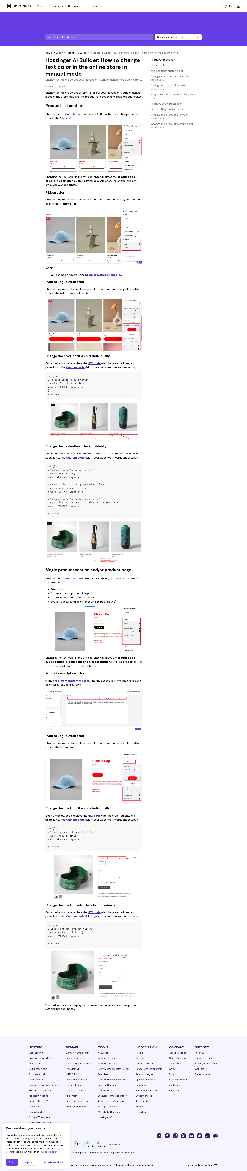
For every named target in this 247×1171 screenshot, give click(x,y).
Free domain (73, 1068)
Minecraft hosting (38, 1095)
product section (71, 578)
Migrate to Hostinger (109, 1111)
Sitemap (140, 1106)
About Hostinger (178, 1052)
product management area (103, 275)
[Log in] (238, 6)
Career (172, 1068)
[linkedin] (159, 1136)
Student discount (179, 1079)
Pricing (41, 6)
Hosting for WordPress (41, 1058)
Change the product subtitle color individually (172, 125)
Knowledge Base (204, 1058)
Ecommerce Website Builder (113, 1068)
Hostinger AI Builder (76, 52)
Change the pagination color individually (168, 87)
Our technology (177, 1058)
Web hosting (36, 1052)
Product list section (163, 59)
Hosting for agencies (40, 1090)
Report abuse (202, 1074)
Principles (174, 1090)
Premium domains (76, 1106)
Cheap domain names (78, 1063)
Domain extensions (76, 1090)
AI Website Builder (108, 1063)
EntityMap (141, 1111)
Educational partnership (149, 1068)
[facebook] (167, 1136)
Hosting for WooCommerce (44, 1085)
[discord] (215, 1136)
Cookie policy (49, 1151)
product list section (74, 114)
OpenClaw (34, 1106)
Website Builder (106, 1058)
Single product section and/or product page (175, 96)
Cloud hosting (36, 1079)
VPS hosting (35, 1063)
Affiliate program (145, 1063)
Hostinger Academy (206, 1063)
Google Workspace (39, 1117)
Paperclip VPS (36, 1111)
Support (59, 52)
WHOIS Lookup (74, 1074)
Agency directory (145, 1079)
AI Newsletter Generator (111, 1101)
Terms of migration (146, 1090)
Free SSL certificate (77, 1079)
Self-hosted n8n (38, 1068)
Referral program (145, 1074)
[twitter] (183, 1136)
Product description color (167, 103)
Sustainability (176, 1085)
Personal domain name (78, 1101)
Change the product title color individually (170, 78)
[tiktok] (207, 1136)
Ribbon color (159, 65)
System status (144, 1095)
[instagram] (175, 1136)
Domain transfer (75, 1085)
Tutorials (199, 1052)
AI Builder (103, 1052)
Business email (37, 1074)
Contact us (201, 1068)
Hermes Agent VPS (39, 1101)
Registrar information (122, 1152)
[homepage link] (19, 6)
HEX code (94, 363)
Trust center (142, 1101)
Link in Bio (103, 1090)
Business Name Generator (112, 1095)
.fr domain (71, 1095)
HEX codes (95, 453)
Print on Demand (107, 1085)
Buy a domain (73, 1058)
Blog (171, 1074)
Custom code (75, 367)
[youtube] (191, 1136)
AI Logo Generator (108, 1106)
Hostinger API (105, 1117)
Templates (104, 1074)
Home (48, 52)
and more (114, 1144)
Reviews (140, 1058)
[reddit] (199, 1136)
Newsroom (175, 1063)
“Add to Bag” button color (167, 71)
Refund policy (79, 1152)
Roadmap (141, 1085)
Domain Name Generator (112, 1079)
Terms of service (99, 1152)
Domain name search (77, 1052)
